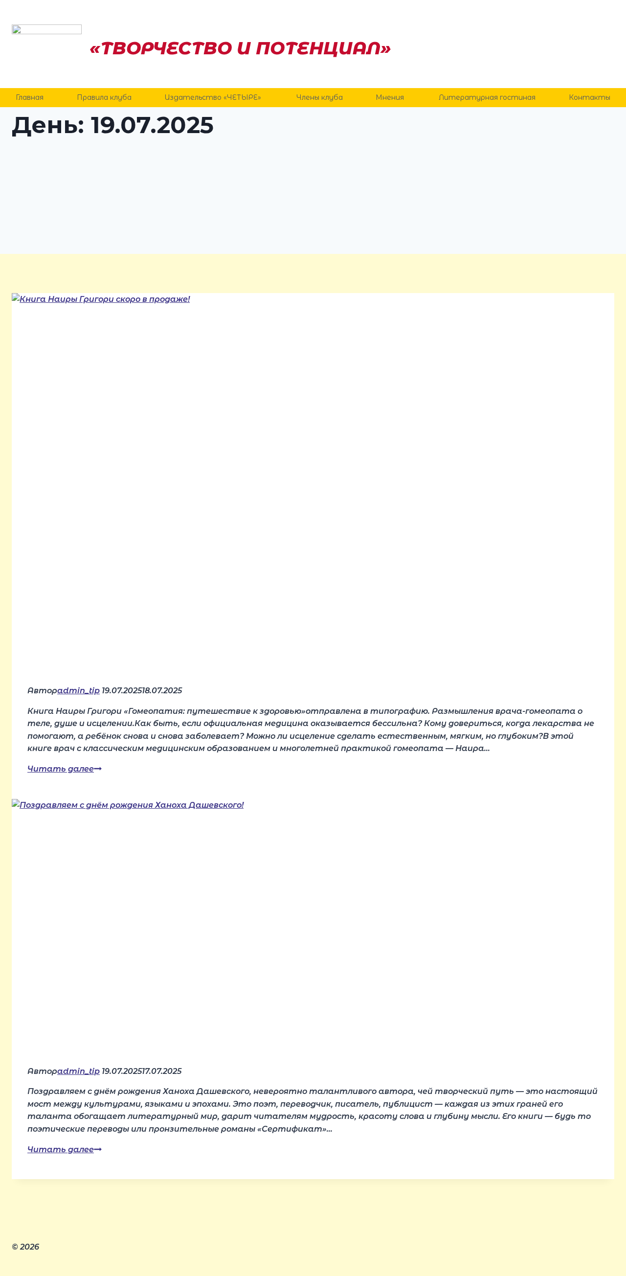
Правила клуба (104, 97)
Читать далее (64, 769)
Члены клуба (319, 97)
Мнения (391, 97)
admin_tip (78, 690)
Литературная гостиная (487, 97)
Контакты (589, 97)
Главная (30, 97)
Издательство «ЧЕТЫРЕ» (213, 97)
